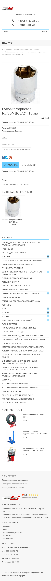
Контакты (6, 305)
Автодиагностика (10, 282)
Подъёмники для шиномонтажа (17, 395)
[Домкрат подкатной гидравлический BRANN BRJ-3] (11, 437)
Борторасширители (11, 343)
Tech (4, 309)
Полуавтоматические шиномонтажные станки (21, 356)
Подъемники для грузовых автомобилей (22, 260)
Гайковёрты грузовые (12, 268)
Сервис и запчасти (11, 297)
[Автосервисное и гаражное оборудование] (25, 8)
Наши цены (7, 249)
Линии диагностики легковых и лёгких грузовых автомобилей (21, 244)
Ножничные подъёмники (14, 403)
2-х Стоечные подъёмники (15, 384)
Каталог (8, 43)
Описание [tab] (11, 165)
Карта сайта (8, 538)
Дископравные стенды (13, 332)
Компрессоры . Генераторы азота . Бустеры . (23, 347)
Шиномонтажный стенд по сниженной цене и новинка (25, 514)
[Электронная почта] (47, 118)
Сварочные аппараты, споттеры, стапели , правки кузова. (22, 273)
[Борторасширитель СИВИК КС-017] (11, 421)
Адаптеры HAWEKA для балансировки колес (23, 336)
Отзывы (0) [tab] (29, 165)
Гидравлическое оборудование (17, 278)
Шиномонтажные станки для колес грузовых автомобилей (19, 362)
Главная (7, 49)
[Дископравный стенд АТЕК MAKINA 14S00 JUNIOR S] (11, 454)
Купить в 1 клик (8, 145)
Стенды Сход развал (11, 391)
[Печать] (43, 118)
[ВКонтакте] (3, 157)
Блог (5, 530)
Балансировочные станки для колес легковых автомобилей (20, 368)
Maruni (5, 313)
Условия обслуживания (12, 532)
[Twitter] (6, 157)
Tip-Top (5, 316)
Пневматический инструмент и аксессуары (23, 339)
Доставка (6, 527)
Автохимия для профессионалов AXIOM (21, 301)
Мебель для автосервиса (14, 253)
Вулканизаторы (9, 324)
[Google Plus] (10, 157)
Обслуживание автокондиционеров (19, 264)
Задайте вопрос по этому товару (16, 149)
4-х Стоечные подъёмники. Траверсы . (20, 387)
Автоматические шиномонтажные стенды (22, 351)
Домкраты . (7, 380)
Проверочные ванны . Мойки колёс (19, 328)
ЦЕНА (4, 138)
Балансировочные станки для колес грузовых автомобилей (20, 375)
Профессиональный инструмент (26, 49)
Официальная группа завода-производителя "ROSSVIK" (26, 517)
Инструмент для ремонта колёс (17, 320)
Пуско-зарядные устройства (16, 286)
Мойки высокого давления (15, 290)
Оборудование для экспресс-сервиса (20, 293)
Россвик (6, 257)
